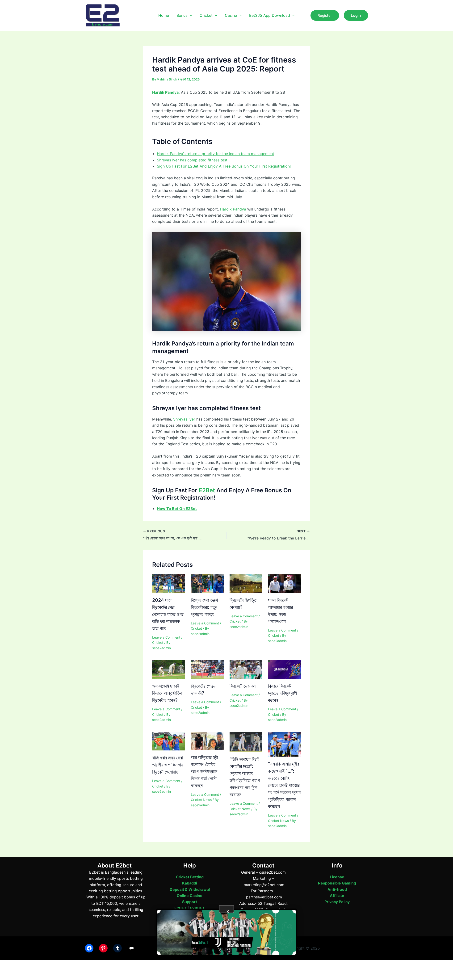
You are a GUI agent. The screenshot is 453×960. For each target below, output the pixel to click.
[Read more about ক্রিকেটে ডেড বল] (246, 669)
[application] (189, 15)
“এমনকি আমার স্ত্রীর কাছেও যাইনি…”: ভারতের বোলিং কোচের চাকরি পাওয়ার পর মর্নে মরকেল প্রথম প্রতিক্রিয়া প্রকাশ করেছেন (284, 785)
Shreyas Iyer (184, 419)
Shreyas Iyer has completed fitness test (192, 160)
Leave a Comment (166, 637)
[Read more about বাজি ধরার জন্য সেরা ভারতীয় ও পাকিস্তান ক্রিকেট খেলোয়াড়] (168, 741)
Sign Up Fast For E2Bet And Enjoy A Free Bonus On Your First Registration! (224, 166)
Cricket (206, 15)
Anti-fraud (337, 889)
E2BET (180, 908)
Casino (231, 15)
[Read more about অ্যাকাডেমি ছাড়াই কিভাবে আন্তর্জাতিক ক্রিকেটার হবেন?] (168, 669)
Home (163, 15)
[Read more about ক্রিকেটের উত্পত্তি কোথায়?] (246, 583)
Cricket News (201, 800)
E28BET (197, 908)
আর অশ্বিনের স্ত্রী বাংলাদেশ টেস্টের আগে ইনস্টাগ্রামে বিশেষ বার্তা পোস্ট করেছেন (204, 771)
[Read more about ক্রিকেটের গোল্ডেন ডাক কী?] (207, 669)
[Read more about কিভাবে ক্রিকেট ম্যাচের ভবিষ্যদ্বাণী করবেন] (284, 669)
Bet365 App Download (269, 15)
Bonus (181, 15)
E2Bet (207, 490)
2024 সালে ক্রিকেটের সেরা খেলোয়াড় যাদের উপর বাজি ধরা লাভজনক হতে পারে (168, 614)
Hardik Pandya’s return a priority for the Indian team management (215, 153)
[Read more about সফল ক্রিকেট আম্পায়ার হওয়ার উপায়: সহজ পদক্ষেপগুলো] (284, 583)
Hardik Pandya (233, 209)
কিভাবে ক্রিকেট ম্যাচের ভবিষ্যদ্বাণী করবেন (282, 693)
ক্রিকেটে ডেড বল (243, 686)
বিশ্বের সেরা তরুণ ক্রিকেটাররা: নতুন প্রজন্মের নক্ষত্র (204, 607)
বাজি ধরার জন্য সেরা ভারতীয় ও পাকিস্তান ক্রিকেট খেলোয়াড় (167, 765)
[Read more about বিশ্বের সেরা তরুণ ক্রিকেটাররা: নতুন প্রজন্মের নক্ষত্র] (207, 583)
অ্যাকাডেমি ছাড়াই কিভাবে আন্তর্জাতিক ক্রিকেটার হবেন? (167, 693)
